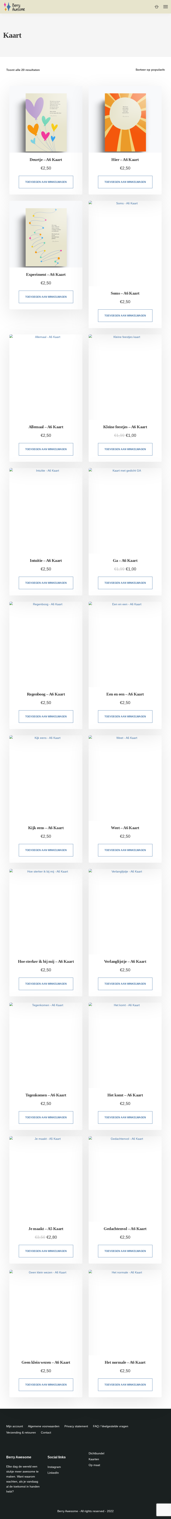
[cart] (156, 6)
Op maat (94, 1465)
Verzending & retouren (21, 1432)
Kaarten (94, 1459)
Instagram (54, 1467)
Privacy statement (76, 1426)
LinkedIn (53, 1472)
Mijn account (14, 1426)
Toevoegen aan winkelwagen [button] (46, 182)
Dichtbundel (96, 1453)
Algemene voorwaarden (43, 1426)
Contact (46, 1432)
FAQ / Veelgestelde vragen (110, 1426)
